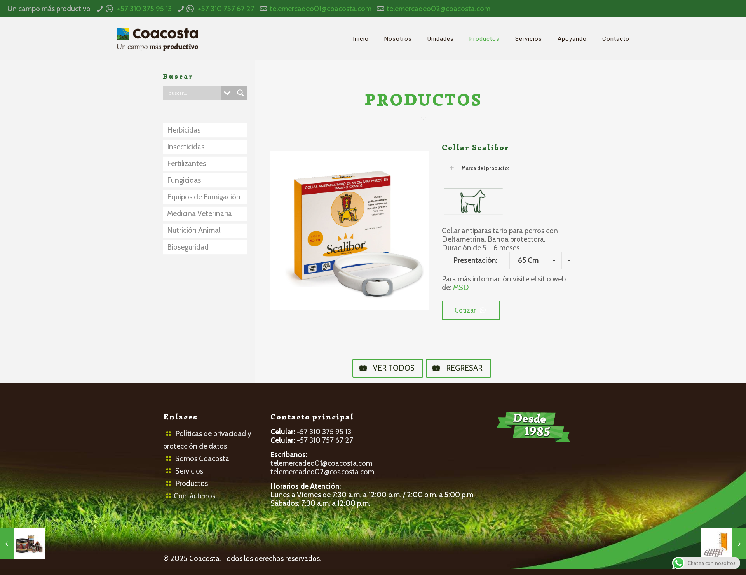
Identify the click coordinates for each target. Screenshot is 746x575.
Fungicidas (184, 180)
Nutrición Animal (193, 230)
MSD (461, 287)
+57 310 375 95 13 (144, 8)
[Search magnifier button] (240, 93)
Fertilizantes (186, 163)
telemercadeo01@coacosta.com (320, 8)
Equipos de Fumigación (204, 196)
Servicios (189, 471)
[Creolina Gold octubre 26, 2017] (22, 543)
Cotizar (465, 310)
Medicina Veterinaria (199, 213)
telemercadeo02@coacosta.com (438, 8)
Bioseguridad (188, 247)
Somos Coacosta (202, 458)
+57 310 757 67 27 (226, 8)
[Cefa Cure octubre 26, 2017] (723, 543)
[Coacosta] (157, 38)
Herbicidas (183, 130)
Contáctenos (194, 495)
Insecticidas (185, 146)
